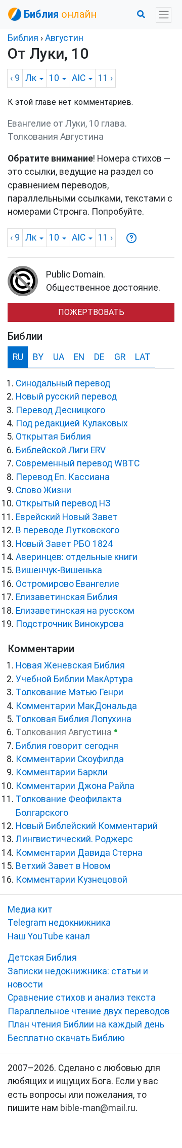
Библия (23, 38)
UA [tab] (58, 357)
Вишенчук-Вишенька (59, 570)
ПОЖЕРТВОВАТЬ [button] (91, 312)
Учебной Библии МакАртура (74, 679)
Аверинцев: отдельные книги (77, 557)
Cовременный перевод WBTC (78, 463)
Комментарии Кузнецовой (71, 880)
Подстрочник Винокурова (70, 624)
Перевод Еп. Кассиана (63, 477)
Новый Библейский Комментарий (87, 826)
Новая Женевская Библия (70, 665)
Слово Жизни (43, 490)
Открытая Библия (53, 436)
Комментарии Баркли (62, 772)
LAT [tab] (143, 357)
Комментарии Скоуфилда (70, 759)
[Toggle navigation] (163, 15)
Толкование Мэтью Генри (69, 692)
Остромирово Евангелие (67, 584)
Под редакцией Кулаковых (72, 423)
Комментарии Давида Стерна (79, 853)
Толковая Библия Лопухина (73, 719)
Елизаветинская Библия (67, 597)
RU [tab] (18, 357)
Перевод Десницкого (60, 410)
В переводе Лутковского (67, 530)
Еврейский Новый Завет (67, 517)
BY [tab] (38, 357)
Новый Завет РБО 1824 (64, 544)
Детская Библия (42, 958)
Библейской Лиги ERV (61, 450)
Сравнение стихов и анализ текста (82, 998)
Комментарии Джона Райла (75, 786)
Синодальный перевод (63, 383)
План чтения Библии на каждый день (86, 1024)
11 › (105, 78)
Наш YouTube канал (49, 936)
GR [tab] (119, 357)
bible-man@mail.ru (97, 1108)
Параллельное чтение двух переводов (89, 1011)
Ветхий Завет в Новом (63, 866)
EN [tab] (79, 357)
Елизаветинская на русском (75, 611)
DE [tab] (99, 357)
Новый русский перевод (66, 396)
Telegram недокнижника (59, 923)
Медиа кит (30, 909)
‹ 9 (15, 78)
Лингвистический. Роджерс (74, 839)
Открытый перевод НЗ (63, 503)
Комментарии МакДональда (76, 706)
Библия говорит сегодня (67, 746)
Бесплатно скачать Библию (66, 1038)
